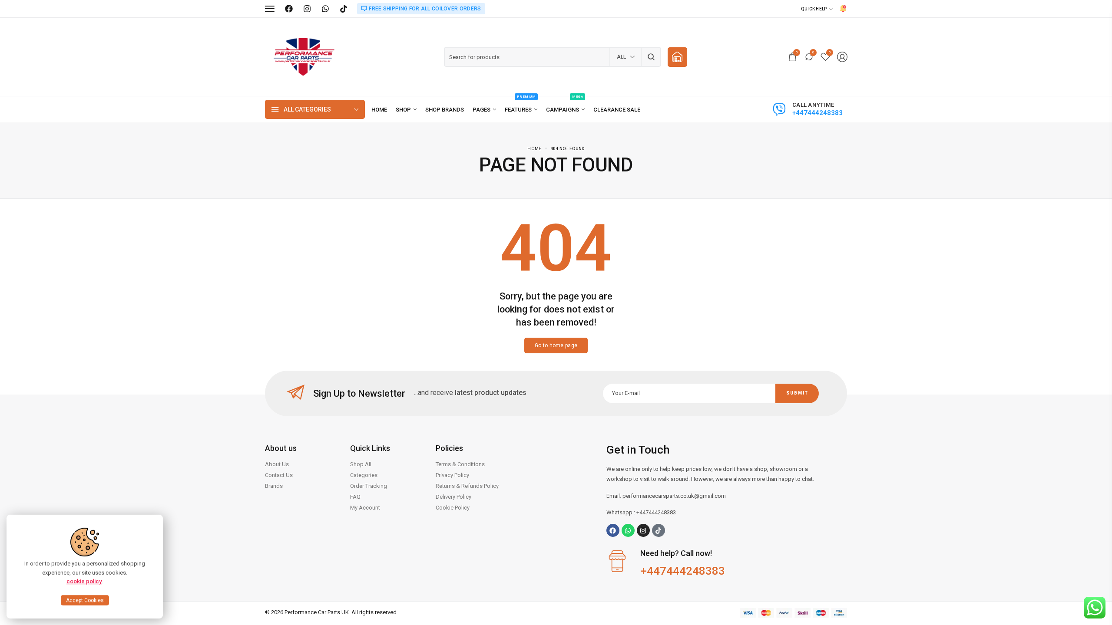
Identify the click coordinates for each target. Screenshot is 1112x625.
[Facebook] (289, 9)
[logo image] (304, 56)
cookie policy (84, 581)
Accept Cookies (85, 600)
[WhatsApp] (325, 9)
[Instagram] (307, 9)
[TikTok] (344, 9)
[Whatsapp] (628, 530)
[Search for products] (651, 57)
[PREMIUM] (521, 109)
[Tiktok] (658, 530)
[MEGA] (565, 109)
